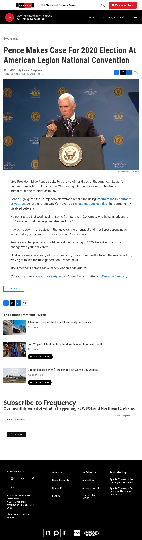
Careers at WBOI (90, 488)
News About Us (60, 480)
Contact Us (58, 488)
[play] (9, 17)
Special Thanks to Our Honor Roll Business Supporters (122, 491)
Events (56, 496)
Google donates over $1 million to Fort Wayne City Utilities (63, 370)
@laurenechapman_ (113, 276)
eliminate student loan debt (89, 204)
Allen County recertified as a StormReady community (59, 322)
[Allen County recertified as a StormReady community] (14, 327)
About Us (57, 472)
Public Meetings (118, 472)
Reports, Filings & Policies (90, 496)
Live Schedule (88, 472)
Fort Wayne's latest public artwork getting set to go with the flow (66, 344)
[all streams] (137, 17)
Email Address (16, 419)
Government (10, 38)
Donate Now (124, 5)
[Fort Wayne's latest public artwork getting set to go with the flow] (14, 349)
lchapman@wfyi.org (49, 276)
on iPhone (24, 514)
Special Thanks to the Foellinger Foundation (121, 481)
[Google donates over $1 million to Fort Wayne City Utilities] (14, 375)
